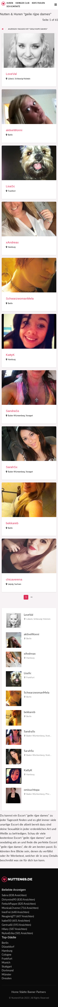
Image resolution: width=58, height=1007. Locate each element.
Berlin (10, 135)
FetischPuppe (9, 904)
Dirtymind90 (9, 899)
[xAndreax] (13, 659)
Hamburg (11, 247)
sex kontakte (13, 6)
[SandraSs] (13, 737)
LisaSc (10, 186)
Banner (32, 992)
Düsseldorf (8, 946)
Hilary (5, 929)
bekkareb (12, 523)
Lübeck (11, 79)
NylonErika (8, 933)
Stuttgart (29, 416)
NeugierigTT (8, 916)
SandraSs (12, 411)
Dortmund (8, 970)
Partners (41, 992)
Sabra (5, 895)
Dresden (6, 978)
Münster (6, 974)
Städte (23, 992)
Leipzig (10, 584)
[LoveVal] (13, 620)
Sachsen (17, 584)
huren (9, 3)
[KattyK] (13, 775)
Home (15, 992)
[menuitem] (9, 3)
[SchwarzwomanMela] (13, 698)
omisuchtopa (31, 789)
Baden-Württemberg (16, 416)
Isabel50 (6, 920)
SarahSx (11, 467)
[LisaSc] (13, 678)
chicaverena (14, 579)
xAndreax (12, 242)
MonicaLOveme (11, 908)
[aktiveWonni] (13, 639)
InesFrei (6, 912)
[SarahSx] (13, 756)
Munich (6, 962)
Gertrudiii (7, 925)
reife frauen (38, 3)
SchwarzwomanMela (20, 298)
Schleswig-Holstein (22, 79)
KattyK (10, 354)
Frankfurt (11, 191)
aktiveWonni (14, 130)
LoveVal (11, 74)
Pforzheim (50, 794)
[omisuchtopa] (13, 795)
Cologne (6, 954)
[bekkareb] (13, 717)
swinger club (22, 3)
